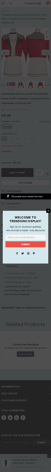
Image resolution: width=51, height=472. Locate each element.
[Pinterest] (34, 253)
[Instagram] (28, 253)
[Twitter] (23, 253)
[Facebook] (17, 253)
